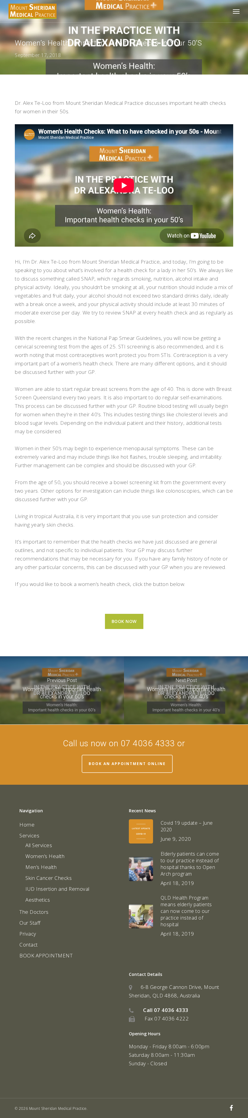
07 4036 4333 (171, 1010)
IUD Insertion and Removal (57, 888)
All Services (38, 845)
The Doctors (34, 911)
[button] (236, 11)
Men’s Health (41, 866)
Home (26, 824)
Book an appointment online (127, 763)
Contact (28, 944)
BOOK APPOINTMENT (46, 955)
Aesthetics (37, 899)
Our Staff (30, 922)
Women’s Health (44, 856)
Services (29, 835)
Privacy (27, 933)
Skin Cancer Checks (48, 877)
